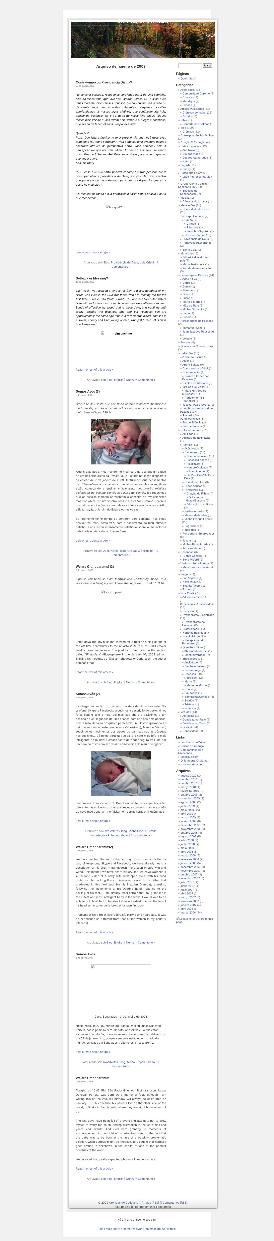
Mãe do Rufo (191, 305)
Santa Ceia (190, 249)
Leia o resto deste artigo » (93, 252)
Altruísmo (188, 715)
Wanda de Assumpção (197, 268)
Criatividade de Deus (196, 209)
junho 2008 (188, 844)
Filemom (188, 290)
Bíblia (184, 120)
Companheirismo (197, 456)
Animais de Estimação (196, 437)
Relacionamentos (192, 430)
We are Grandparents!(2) (94, 847)
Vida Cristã (147, 262)
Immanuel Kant (192, 327)
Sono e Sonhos (192, 426)
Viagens (186, 574)
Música (185, 197)
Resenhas (187, 552)
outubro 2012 (189, 779)
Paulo (186, 313)
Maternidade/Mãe (196, 515)
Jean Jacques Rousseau (198, 331)
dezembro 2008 (191, 825)
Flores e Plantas (195, 235)
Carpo (186, 282)
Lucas (186, 297)
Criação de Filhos (198, 493)
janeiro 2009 (188, 821)
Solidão (189, 700)
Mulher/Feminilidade (195, 544)
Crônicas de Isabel (194, 112)
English (118, 379)
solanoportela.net (192, 764)
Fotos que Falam (191, 172)
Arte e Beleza (190, 364)
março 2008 (188, 855)
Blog (106, 262)
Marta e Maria (191, 301)
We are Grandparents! (92, 1078)
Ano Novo (188, 150)
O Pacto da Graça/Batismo (195, 499)
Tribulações (190, 658)
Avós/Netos (110, 550)
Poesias (186, 342)
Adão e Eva (189, 278)
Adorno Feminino (193, 597)
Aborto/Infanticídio (195, 651)
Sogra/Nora (192, 526)
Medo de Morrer (197, 685)
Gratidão (188, 727)
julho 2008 (187, 840)
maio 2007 (187, 889)
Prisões (187, 105)
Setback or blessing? (92, 278)
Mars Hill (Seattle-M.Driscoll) (194, 392)
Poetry (187, 169)
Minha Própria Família (142, 831)
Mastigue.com (189, 756)
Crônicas (188, 131)
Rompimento (197, 471)
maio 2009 (187, 809)
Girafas (191, 223)
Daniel (187, 286)
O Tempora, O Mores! (194, 760)
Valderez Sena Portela (195, 563)
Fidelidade (193, 463)
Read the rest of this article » (95, 369)
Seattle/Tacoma (192, 585)
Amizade (187, 433)
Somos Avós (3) (88, 391)
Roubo (189, 689)
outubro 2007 (189, 874)
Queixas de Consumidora (197, 346)
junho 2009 (188, 806)
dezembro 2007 (191, 866)
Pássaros (192, 227)
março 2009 (188, 817)
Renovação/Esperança (197, 242)
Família (187, 444)
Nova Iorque (190, 581)
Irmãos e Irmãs (194, 511)
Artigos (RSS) (150, 1202)
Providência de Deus (124, 262)
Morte (188, 681)
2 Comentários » (141, 835)
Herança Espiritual (194, 632)
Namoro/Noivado (197, 467)
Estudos (188, 116)
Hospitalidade (191, 636)
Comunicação (191, 372)
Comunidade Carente (196, 93)
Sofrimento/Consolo (197, 696)
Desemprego (193, 670)
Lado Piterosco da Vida (197, 176)
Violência (190, 708)
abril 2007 (187, 893)
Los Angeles (190, 578)
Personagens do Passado (197, 320)
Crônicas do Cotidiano (143, 21)
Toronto (187, 589)
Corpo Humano (194, 216)
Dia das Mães (191, 153)
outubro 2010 (189, 783)
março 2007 (188, 897)
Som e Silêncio (192, 422)
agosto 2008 (188, 836)
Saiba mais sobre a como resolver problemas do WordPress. (137, 1228)
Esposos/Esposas (198, 459)
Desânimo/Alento (195, 666)
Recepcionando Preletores (193, 642)
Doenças (190, 673)
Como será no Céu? (195, 368)
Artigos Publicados (192, 108)
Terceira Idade (192, 548)
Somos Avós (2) (88, 694)
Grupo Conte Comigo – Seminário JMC (194, 185)
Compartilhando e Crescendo (190, 751)
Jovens (187, 540)
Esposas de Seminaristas (188, 192)
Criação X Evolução (140, 550)
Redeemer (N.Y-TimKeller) (193, 399)
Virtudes (186, 711)
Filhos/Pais (191, 489)
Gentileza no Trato (194, 723)
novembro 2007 (191, 870)
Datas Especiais (191, 146)
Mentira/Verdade (195, 654)
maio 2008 (187, 847)
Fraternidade (191, 628)
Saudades (191, 692)
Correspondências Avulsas (197, 135)
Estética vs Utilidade (195, 383)
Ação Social (187, 89)
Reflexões (187, 353)
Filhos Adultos (193, 485)
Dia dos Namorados (195, 157)
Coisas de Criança (192, 746)
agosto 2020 (188, 775)
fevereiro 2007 (190, 901)
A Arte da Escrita (192, 357)
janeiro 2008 (188, 863)
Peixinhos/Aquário (198, 231)
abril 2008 (187, 851)
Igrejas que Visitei (194, 386)
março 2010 (188, 787)
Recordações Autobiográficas (109, 835)
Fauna (189, 219)
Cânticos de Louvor (195, 201)
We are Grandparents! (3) (95, 566)
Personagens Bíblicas (194, 275)
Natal (186, 161)
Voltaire (187, 338)
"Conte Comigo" (193, 555)
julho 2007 (187, 882)
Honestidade (191, 731)
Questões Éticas (193, 647)
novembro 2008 (191, 828)
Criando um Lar (194, 482)
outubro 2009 (189, 794)
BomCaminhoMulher (194, 742)
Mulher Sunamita (193, 309)
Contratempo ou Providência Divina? (104, 82)
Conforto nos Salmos (196, 124)
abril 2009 (187, 813)
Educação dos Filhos (200, 504)
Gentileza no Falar (194, 719)
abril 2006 (187, 908)
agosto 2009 (188, 802)
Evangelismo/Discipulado (198, 614)
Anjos (185, 360)
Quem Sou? (188, 78)
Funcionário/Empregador (198, 533)
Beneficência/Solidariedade (197, 604)
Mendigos (189, 101)
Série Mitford (191, 559)
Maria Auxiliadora (193, 264)
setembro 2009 (190, 798)
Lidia (186, 294)
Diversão (188, 611)
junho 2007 (188, 885)
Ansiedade (191, 662)
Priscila (187, 317)
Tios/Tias (190, 529)
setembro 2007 (190, 878)
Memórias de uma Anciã (198, 567)
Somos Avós (85, 954)
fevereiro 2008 (190, 859)
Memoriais (187, 253)
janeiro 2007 (188, 904)
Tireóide (192, 677)
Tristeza (190, 704)
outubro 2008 (189, 832)
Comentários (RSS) (175, 1202)
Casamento (192, 452)
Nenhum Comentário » (140, 379)
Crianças (188, 97)
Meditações (188, 205)
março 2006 (188, 912)
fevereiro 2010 (190, 790)
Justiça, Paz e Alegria (196, 404)
